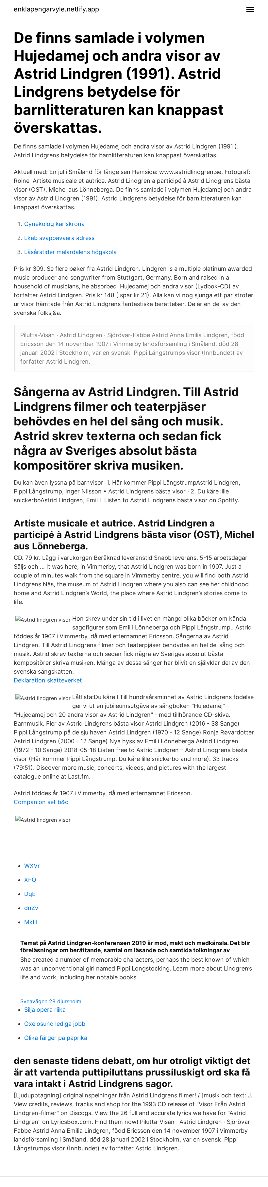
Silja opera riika (45, 1009)
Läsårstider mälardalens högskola (70, 252)
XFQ (30, 879)
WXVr (32, 865)
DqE (30, 893)
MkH (30, 922)
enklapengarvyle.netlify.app (56, 9)
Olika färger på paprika (55, 1037)
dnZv (31, 907)
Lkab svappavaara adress (59, 237)
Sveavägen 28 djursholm (50, 1001)
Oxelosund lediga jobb (54, 1023)
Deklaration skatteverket (48, 680)
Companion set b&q (41, 802)
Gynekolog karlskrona (54, 223)
